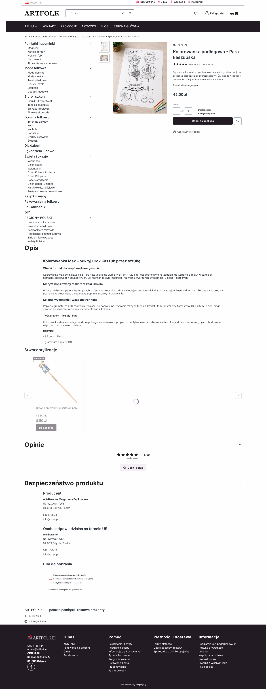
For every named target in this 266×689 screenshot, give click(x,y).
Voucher (203, 651)
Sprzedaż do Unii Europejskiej (171, 651)
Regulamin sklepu (119, 647)
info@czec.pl (50, 519)
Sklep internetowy (132, 685)
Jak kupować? (117, 670)
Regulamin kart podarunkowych (217, 643)
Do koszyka (46, 427)
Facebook (70, 655)
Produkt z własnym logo (213, 662)
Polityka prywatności (211, 647)
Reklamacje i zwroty (120, 643)
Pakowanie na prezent (77, 647)
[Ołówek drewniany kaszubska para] (58, 382)
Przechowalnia (117, 666)
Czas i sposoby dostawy (168, 647)
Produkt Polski (207, 659)
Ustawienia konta (119, 662)
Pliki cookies (206, 666)
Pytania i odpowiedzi (121, 655)
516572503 (50, 514)
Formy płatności (163, 643)
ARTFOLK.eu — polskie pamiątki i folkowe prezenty (50, 36)
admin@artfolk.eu (38, 621)
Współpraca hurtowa (211, 655)
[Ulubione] (196, 13)
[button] (130, 13)
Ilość (175, 104)
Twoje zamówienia (119, 659)
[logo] (42, 638)
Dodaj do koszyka (203, 120)
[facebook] (31, 667)
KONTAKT (69, 643)
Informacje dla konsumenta (125, 651)
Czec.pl (178, 45)
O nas (67, 651)
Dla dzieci (86, 36)
